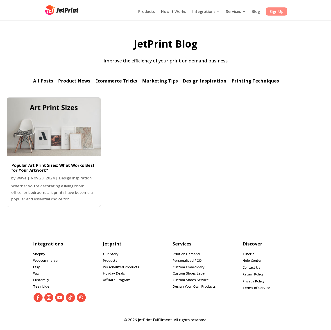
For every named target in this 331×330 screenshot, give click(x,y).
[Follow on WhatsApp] (81, 297)
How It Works (173, 12)
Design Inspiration (205, 81)
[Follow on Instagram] (48, 297)
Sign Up (276, 11)
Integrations (203, 12)
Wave (21, 178)
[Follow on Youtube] (59, 297)
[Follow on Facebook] (38, 297)
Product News (74, 81)
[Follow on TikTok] (70, 297)
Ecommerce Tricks (116, 81)
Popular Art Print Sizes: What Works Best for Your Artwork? (53, 168)
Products (146, 12)
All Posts (43, 81)
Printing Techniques (255, 81)
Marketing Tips (160, 81)
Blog (256, 12)
